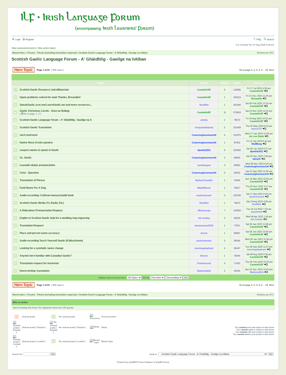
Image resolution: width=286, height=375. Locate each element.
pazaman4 (256, 211)
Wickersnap (204, 210)
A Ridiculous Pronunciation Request (41, 210)
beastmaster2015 (204, 225)
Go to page (244, 70)
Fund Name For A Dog (33, 187)
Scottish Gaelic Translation (36, 127)
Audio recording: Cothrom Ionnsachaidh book (47, 195)
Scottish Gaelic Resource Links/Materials (44, 89)
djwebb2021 (204, 150)
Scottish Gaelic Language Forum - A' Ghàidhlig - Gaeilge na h (55, 119)
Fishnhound (204, 263)
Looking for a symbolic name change (41, 248)
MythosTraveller (204, 180)
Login (17, 39)
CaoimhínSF (204, 89)
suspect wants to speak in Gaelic (39, 150)
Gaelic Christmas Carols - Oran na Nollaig (44, 110)
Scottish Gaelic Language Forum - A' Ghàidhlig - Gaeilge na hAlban (113, 53)
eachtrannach (203, 195)
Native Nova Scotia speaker (36, 142)
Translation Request (32, 225)
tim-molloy (204, 218)
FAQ (258, 39)
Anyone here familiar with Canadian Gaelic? (46, 255)
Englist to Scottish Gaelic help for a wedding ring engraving (54, 218)
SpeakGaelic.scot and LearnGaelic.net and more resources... (56, 104)
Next (271, 70)
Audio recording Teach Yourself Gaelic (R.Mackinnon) (51, 240)
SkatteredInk (204, 271)
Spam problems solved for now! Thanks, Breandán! (50, 97)
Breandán (256, 98)
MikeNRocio (204, 188)
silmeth (257, 159)
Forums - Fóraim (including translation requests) (52, 53)
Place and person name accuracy (40, 233)
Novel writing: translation (34, 270)
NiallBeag (256, 144)
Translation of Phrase (32, 180)
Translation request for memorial (39, 263)
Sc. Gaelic (26, 157)
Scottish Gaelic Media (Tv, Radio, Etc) (42, 202)
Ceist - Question (29, 172)
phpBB (132, 362)
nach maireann (28, 135)
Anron (204, 233)
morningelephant (204, 248)
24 (266, 70)
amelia (203, 120)
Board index (19, 53)
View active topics (47, 48)
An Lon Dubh (256, 136)
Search (270, 39)
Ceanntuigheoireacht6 (204, 135)
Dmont (204, 255)
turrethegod (204, 165)
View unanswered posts (24, 48)
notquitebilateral (204, 127)
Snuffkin (204, 105)
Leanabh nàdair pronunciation (37, 165)
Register (29, 39)
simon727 (256, 128)
